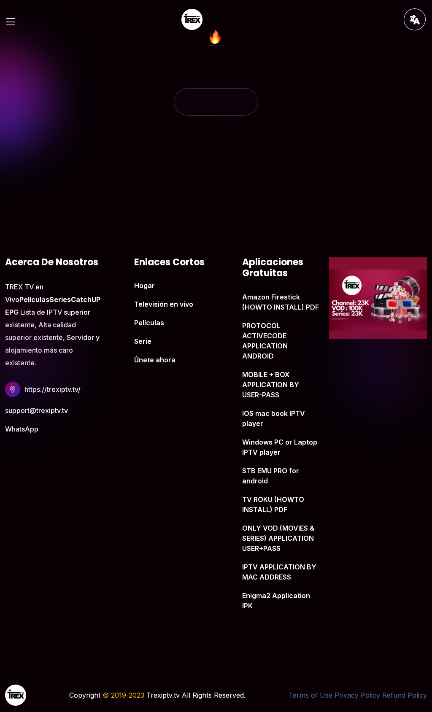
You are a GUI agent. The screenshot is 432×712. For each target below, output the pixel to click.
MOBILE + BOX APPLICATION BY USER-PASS (270, 384)
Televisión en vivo (163, 304)
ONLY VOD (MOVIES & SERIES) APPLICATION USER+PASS (278, 538)
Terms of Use (310, 695)
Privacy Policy (357, 695)
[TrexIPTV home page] (191, 18)
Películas (149, 322)
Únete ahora (155, 360)
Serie (142, 341)
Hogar (144, 285)
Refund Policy (404, 695)
